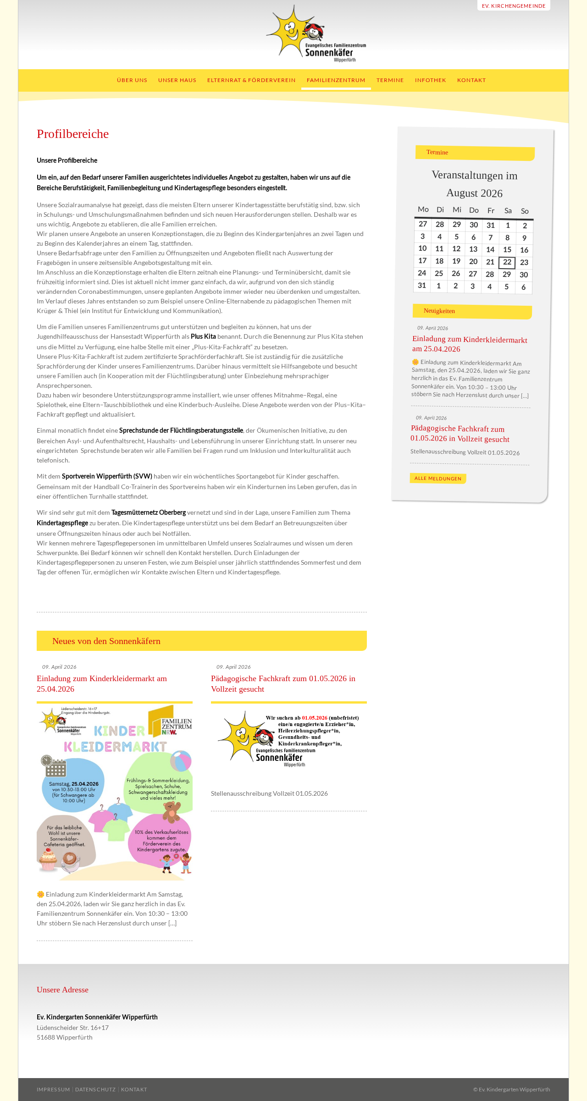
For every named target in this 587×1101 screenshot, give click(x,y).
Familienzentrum (336, 80)
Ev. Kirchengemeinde (514, 6)
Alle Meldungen (438, 478)
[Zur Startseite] (294, 60)
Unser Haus (177, 80)
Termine (390, 80)
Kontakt (471, 80)
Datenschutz (95, 1089)
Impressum (53, 1089)
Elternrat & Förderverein (251, 80)
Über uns (132, 80)
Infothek (430, 80)
